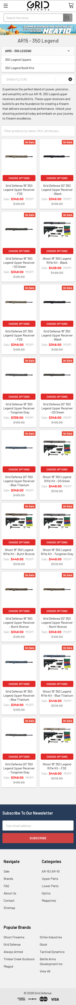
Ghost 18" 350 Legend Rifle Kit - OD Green (57, 479)
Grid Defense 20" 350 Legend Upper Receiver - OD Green (57, 408)
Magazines (49, 900)
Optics (46, 893)
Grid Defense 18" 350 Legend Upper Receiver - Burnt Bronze (19, 622)
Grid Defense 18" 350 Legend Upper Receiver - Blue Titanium (19, 695)
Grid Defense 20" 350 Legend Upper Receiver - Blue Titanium (19, 481)
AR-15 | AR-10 (51, 871)
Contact (9, 900)
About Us (10, 893)
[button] (70, 79)
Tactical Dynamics (52, 952)
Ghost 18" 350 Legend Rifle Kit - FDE (57, 766)
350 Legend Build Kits (19, 68)
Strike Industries (51, 937)
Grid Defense (12, 944)
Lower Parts (50, 886)
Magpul (8, 966)
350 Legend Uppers (18, 59)
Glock (43, 944)
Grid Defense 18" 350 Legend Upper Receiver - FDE (19, 189)
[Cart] (71, 5)
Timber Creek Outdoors (19, 959)
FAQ (6, 886)
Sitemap (9, 908)
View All (45, 971)
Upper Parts (50, 878)
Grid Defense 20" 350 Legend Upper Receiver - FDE (19, 335)
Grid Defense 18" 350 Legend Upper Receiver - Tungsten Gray (19, 408)
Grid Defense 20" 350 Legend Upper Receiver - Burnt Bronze (57, 622)
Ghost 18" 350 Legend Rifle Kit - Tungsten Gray (57, 552)
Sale (6, 871)
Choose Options (19, 178)
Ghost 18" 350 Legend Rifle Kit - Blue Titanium (57, 693)
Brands (8, 878)
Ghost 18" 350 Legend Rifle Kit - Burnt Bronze (19, 552)
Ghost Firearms (14, 937)
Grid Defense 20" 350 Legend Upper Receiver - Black (57, 189)
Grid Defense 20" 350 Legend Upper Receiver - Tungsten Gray (19, 768)
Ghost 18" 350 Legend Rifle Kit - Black (57, 260)
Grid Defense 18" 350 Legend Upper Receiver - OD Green (19, 262)
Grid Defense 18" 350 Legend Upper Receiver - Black (57, 335)
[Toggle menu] (5, 5)
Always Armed (13, 952)
